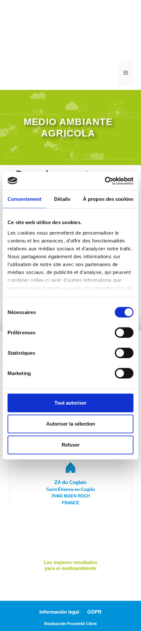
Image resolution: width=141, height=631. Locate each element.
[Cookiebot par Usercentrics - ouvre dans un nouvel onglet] (104, 181)
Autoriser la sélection (70, 424)
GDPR (94, 612)
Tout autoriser (70, 403)
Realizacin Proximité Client (70, 623)
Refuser (71, 445)
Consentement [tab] (24, 199)
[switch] (124, 332)
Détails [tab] (62, 199)
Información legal (59, 612)
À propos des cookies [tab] (108, 199)
